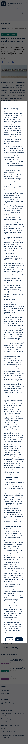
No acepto (10, 639)
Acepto (19, 639)
